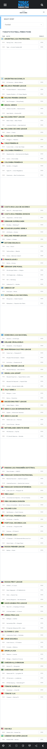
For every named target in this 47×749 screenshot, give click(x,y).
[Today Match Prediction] (23, 4)
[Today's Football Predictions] (3, 745)
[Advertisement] (23, 63)
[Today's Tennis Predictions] (16, 745)
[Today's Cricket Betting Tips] (10, 745)
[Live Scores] (30, 745)
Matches (23, 12)
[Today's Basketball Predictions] (23, 745)
